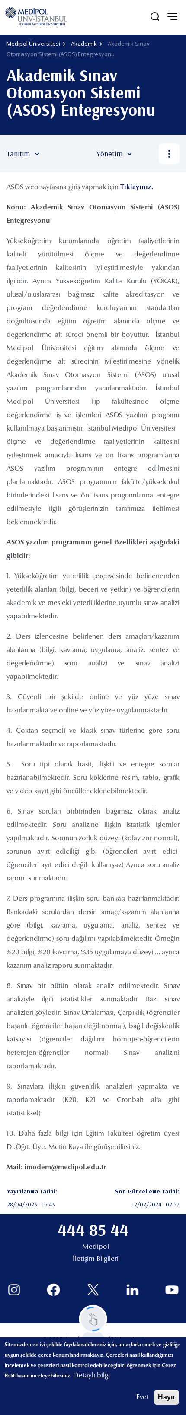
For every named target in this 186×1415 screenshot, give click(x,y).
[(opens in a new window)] (14, 1290)
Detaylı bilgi (91, 1375)
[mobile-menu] (172, 16)
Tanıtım (18, 153)
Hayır (166, 1397)
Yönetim (109, 153)
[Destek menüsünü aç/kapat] (93, 1319)
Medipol (95, 1247)
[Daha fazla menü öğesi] (169, 153)
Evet (142, 1397)
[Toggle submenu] (49, 153)
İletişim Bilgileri (96, 1259)
